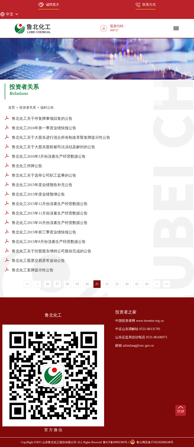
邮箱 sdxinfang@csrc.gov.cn (134, 345)
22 (107, 284)
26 (146, 284)
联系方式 (149, 4)
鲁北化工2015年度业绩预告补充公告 (41, 185)
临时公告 (47, 107)
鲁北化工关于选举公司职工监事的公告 (43, 175)
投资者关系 (27, 107)
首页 (11, 107)
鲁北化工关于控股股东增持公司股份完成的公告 (51, 251)
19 (77, 284)
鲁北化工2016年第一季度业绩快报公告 (43, 128)
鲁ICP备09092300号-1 (116, 442)
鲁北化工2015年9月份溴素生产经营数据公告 (48, 242)
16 (47, 284)
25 (136, 284)
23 (117, 284)
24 (126, 284)
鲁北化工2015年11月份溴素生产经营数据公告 (49, 213)
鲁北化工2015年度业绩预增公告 (38, 194)
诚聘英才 (52, 4)
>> (166, 284)
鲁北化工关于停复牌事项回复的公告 (41, 118)
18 (67, 284)
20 (87, 284)
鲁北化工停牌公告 (26, 166)
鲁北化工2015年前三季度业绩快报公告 (43, 232)
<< (27, 284)
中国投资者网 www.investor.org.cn (139, 320)
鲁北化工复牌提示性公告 (32, 270)
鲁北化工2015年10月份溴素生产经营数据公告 (49, 223)
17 (57, 284)
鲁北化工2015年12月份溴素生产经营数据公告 (49, 204)
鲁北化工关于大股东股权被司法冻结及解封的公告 (53, 147)
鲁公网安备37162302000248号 (155, 442)
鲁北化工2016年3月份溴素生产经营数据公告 (48, 156)
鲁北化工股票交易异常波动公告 (38, 261)
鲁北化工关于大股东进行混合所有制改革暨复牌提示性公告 (60, 137)
